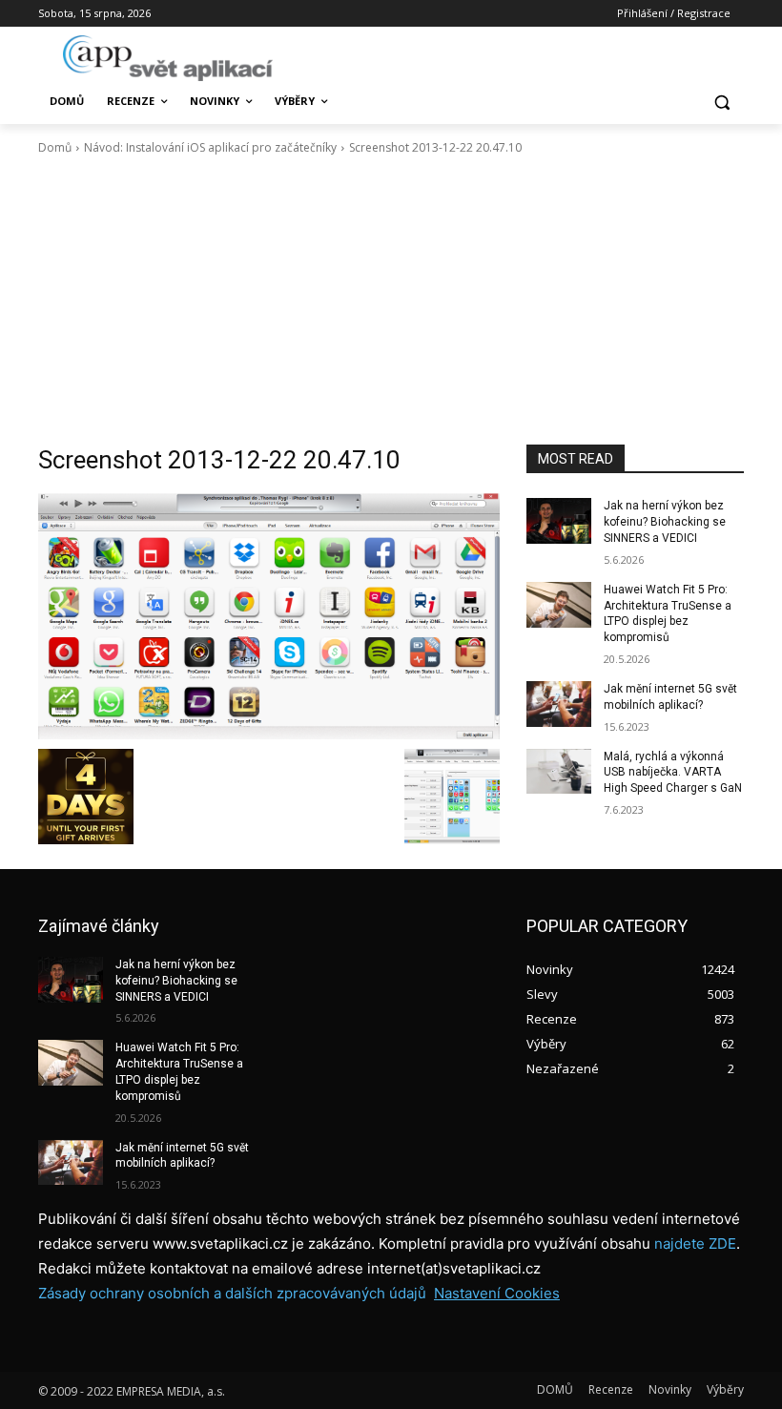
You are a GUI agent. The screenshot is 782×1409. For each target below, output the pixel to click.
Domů (55, 147)
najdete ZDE (695, 1243)
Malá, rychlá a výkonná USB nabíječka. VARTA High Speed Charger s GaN (673, 773)
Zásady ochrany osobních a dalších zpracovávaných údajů (232, 1293)
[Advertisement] (391, 300)
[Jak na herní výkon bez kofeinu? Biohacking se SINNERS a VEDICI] (558, 521)
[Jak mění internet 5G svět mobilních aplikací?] (558, 704)
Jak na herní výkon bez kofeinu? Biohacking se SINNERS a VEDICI (665, 522)
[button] (721, 101)
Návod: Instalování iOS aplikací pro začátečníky (210, 147)
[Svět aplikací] (168, 58)
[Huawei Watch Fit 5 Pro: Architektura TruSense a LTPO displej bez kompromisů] (558, 605)
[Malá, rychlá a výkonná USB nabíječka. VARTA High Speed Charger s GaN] (558, 772)
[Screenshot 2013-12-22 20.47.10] (269, 616)
